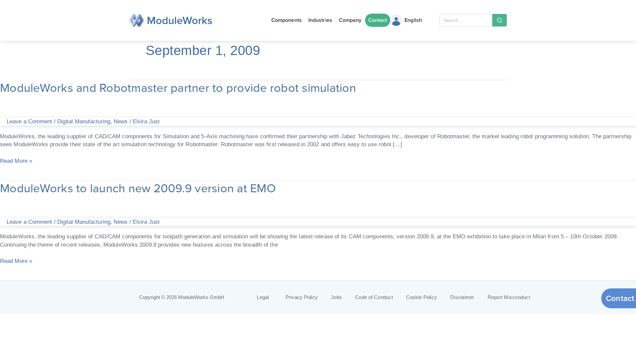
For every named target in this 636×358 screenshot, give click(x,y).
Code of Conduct (374, 297)
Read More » (16, 160)
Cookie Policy (421, 297)
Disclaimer (462, 297)
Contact (377, 20)
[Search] (499, 20)
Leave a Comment (29, 121)
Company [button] (350, 20)
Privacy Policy (302, 297)
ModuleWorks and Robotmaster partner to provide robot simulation (178, 87)
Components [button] (286, 20)
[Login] (396, 20)
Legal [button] (263, 297)
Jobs (336, 297)
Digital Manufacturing (83, 121)
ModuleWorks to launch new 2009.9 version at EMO (138, 188)
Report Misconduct (509, 297)
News (121, 121)
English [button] (413, 20)
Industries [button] (320, 20)
